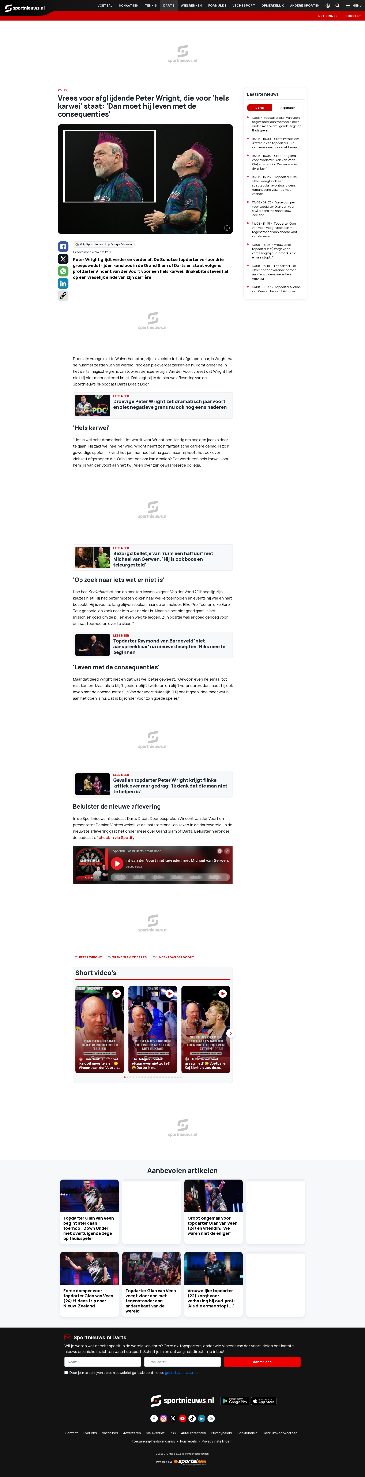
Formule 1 (217, 5)
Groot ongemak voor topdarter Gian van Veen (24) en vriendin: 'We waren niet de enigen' (212, 1225)
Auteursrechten (193, 1433)
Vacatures (110, 1433)
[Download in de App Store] (263, 1401)
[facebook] (63, 246)
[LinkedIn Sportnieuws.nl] (201, 1419)
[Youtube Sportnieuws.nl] (182, 1419)
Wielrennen (191, 5)
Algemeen (288, 108)
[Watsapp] (63, 271)
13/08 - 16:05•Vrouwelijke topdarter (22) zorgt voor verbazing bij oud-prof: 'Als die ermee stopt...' (274, 251)
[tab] (125, 1077)
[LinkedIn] (63, 283)
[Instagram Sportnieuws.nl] (163, 1419)
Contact (71, 1433)
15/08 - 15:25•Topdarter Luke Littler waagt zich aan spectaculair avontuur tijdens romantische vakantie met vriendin (274, 185)
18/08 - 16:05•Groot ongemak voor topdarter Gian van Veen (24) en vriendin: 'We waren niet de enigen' (275, 162)
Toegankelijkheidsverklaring (153, 1441)
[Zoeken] (337, 5)
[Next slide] (230, 1033)
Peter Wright (90, 957)
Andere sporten (305, 5)
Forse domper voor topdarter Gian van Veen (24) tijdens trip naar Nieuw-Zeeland (88, 1298)
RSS (173, 1433)
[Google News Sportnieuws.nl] (211, 1419)
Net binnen (328, 16)
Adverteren (132, 1433)
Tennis (151, 5)
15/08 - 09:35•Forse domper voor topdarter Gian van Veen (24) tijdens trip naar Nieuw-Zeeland (273, 208)
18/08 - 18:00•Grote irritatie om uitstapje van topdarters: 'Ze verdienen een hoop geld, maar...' (276, 143)
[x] (63, 259)
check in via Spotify (117, 837)
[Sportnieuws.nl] (25, 7)
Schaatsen (129, 5)
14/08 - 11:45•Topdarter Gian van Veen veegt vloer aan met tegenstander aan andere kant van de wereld (274, 229)
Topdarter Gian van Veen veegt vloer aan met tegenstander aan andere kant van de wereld (150, 1301)
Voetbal (105, 5)
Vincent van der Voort (175, 957)
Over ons (90, 1433)
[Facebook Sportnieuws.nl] (154, 1419)
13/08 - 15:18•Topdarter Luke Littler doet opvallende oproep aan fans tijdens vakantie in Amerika (274, 272)
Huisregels (188, 1441)
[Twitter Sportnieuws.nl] (173, 1419)
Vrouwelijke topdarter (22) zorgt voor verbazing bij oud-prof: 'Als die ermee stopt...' (211, 1298)
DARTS (62, 89)
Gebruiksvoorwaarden (280, 1433)
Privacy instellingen (217, 1441)
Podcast (353, 16)
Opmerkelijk (272, 5)
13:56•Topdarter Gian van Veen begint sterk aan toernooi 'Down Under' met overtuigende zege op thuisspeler (276, 124)
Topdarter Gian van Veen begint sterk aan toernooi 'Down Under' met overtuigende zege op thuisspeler (88, 1228)
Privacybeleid (221, 1433)
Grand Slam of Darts (129, 957)
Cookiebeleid (247, 1433)
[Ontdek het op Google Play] (235, 1401)
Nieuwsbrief (155, 1433)
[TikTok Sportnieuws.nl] (192, 1419)
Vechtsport (244, 5)
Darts (168, 5)
